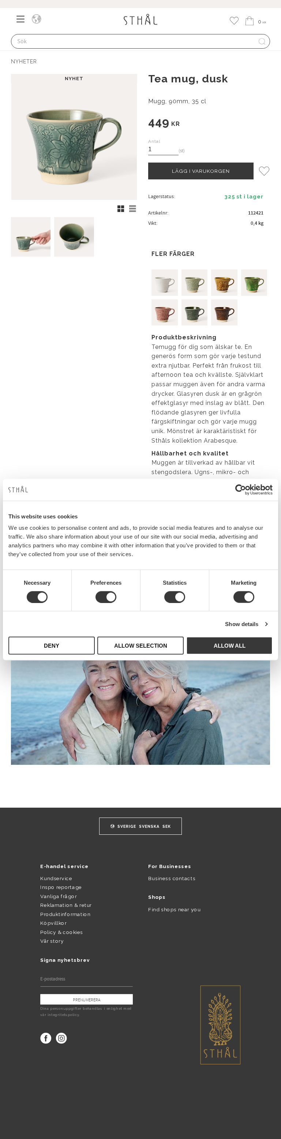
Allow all (230, 646)
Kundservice (56, 878)
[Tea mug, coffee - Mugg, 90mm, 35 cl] (224, 312)
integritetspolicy (63, 1014)
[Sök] (262, 41)
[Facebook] (45, 1038)
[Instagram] (61, 1038)
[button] (22, 21)
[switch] (105, 597)
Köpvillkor (53, 923)
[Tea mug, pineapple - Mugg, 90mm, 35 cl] (224, 282)
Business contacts (171, 878)
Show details (241, 624)
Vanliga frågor (58, 896)
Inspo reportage (61, 887)
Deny (51, 646)
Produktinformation (65, 914)
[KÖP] (201, 171)
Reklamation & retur (65, 905)
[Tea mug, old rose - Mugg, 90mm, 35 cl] (164, 312)
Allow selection (140, 646)
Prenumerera (86, 999)
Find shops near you (174, 909)
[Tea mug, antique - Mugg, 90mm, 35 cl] (194, 282)
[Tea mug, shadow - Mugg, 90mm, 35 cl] (194, 312)
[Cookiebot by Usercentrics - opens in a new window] (241, 489)
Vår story (52, 941)
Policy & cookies (61, 932)
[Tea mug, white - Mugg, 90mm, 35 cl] (164, 282)
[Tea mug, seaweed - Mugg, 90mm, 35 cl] (254, 282)
